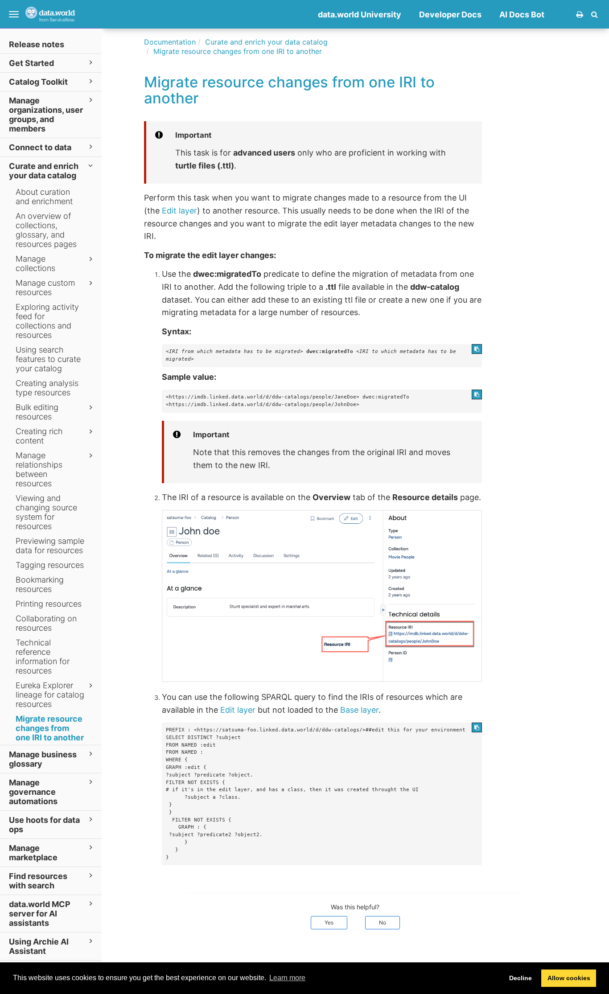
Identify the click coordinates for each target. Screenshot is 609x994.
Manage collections (35, 263)
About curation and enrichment (44, 196)
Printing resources (49, 603)
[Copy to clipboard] (477, 349)
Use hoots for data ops (44, 824)
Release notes (36, 44)
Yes (329, 922)
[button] (594, 14)
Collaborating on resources (46, 623)
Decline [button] (520, 978)
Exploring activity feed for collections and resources (47, 321)
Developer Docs (450, 14)
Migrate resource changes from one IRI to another (50, 728)
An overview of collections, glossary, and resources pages (46, 230)
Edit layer (179, 210)
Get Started (31, 63)
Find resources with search (38, 880)
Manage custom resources (45, 287)
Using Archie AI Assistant (39, 946)
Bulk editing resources (37, 412)
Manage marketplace (33, 852)
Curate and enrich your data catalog (43, 170)
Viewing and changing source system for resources (46, 512)
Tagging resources (50, 565)
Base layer (359, 710)
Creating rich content (39, 436)
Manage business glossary (43, 759)
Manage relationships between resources (39, 469)
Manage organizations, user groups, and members (46, 114)
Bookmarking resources (40, 584)
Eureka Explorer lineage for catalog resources (50, 695)
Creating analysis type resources (47, 387)
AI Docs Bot (521, 14)
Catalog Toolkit (38, 81)
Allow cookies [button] (568, 978)
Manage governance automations (33, 792)
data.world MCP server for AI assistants (39, 914)
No (382, 922)
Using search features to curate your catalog (48, 359)
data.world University (359, 14)
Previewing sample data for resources (50, 545)
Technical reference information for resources (43, 656)
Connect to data (40, 147)
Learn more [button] (287, 978)
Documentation (170, 41)
